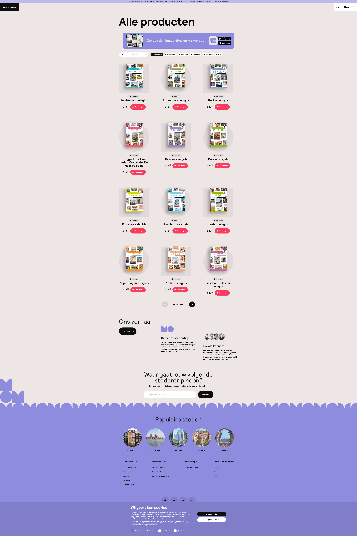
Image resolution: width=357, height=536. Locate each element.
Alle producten (158, 54)
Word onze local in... (159, 468)
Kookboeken (209, 54)
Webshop (126, 476)
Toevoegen (139, 107)
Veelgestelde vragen (192, 468)
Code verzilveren (129, 484)
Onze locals (218, 472)
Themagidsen (196, 54)
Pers (215, 476)
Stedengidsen (171, 54)
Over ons (126, 331)
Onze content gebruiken (160, 476)
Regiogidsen (184, 54)
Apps (219, 54)
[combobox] (133, 54)
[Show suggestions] (145, 54)
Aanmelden (205, 394)
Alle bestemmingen (129, 468)
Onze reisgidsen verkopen (161, 472)
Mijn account (127, 480)
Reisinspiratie (127, 472)
